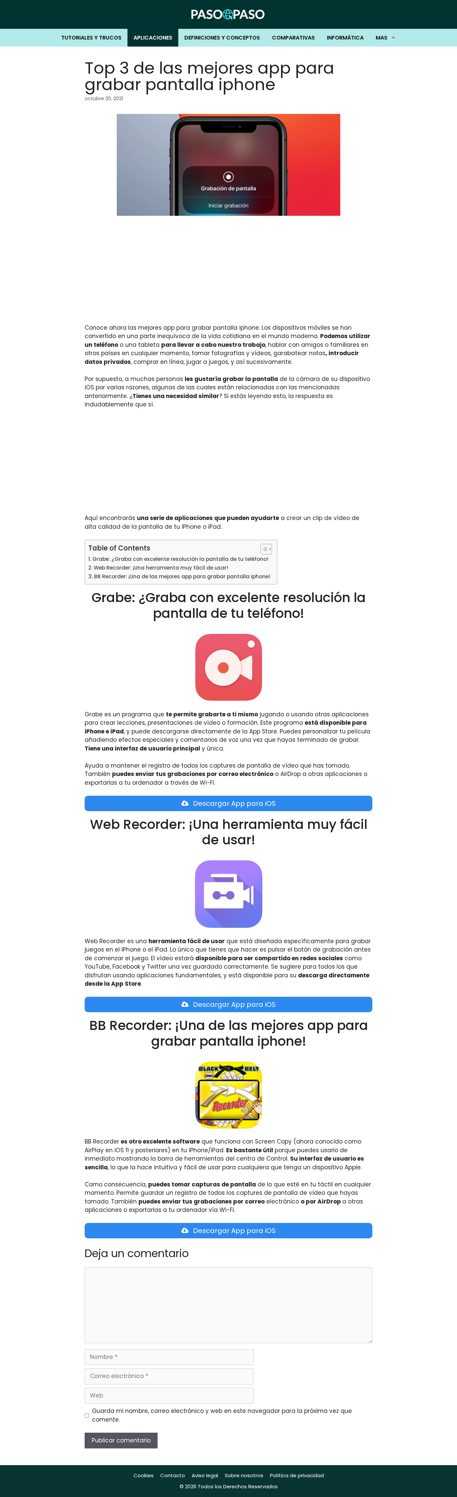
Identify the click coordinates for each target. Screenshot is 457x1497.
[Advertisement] (228, 274)
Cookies (143, 1475)
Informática (345, 38)
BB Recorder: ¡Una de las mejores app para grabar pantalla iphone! (182, 576)
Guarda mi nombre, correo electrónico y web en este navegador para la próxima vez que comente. (222, 1415)
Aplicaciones (152, 38)
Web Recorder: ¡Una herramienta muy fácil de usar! (161, 567)
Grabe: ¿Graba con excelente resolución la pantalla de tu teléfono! (180, 559)
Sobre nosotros (244, 1475)
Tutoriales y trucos (91, 38)
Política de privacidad (297, 1475)
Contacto (172, 1475)
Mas (381, 38)
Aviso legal (205, 1475)
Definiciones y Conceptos (222, 38)
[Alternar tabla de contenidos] (262, 549)
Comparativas (293, 38)
